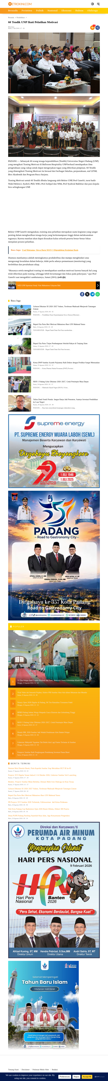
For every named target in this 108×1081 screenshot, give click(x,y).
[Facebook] (82, 294)
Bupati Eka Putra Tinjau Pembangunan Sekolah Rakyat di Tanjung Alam (60, 343)
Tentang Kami (13, 1070)
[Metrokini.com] (19, 4)
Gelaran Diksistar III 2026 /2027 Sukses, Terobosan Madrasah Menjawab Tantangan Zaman (42, 789)
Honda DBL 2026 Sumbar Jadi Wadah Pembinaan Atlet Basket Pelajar (43, 732)
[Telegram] (92, 294)
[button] (92, 4)
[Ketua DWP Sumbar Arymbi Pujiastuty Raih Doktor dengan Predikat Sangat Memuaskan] (19, 365)
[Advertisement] (54, 210)
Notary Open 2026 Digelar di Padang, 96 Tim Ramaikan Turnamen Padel (44, 702)
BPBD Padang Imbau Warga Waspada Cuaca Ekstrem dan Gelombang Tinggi (46, 712)
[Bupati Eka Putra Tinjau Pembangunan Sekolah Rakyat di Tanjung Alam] (19, 346)
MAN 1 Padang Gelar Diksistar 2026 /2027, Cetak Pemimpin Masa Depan (61, 382)
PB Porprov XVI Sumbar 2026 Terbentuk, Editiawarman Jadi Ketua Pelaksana (37, 802)
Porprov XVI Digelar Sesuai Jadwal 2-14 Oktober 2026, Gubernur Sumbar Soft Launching (42, 775)
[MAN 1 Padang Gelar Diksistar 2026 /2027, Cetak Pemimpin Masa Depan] (19, 384)
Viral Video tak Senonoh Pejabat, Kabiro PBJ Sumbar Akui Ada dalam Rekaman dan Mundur (52, 693)
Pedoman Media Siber (41, 1070)
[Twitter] (87, 294)
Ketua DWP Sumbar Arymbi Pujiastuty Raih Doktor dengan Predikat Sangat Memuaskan (66, 363)
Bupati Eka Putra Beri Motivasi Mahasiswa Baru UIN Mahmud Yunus (59, 324)
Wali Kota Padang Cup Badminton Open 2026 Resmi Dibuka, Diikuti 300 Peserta (38, 809)
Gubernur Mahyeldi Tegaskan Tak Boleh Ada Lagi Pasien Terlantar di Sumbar (46, 742)
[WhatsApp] (97, 294)
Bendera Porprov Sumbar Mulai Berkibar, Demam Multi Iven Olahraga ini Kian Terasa (41, 782)
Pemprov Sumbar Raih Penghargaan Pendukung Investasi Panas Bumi (43, 752)
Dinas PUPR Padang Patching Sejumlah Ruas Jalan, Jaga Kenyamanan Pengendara (39, 816)
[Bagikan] (97, 27)
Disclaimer (26, 1070)
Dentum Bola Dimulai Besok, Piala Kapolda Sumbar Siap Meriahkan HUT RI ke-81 (39, 768)
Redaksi (55, 1070)
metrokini (11, 27)
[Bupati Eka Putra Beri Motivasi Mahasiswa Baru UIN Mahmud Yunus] (19, 327)
